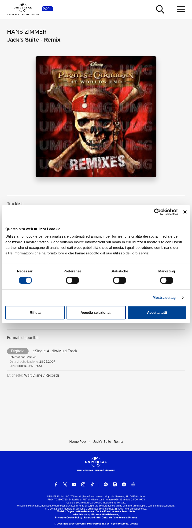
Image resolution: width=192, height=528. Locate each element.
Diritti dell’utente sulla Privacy (119, 517)
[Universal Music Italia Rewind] (133, 484)
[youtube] (74, 484)
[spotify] (105, 484)
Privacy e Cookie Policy (68, 517)
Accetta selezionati (96, 312)
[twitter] (65, 484)
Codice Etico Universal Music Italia (115, 511)
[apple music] (115, 484)
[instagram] (83, 484)
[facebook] (56, 484)
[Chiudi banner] (185, 212)
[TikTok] (92, 484)
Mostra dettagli (165, 298)
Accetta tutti (157, 312)
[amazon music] (124, 484)
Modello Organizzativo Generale (75, 511)
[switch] (72, 280)
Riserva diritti (92, 517)
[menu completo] (181, 9)
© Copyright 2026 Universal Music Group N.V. (80, 523)
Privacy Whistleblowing (105, 514)
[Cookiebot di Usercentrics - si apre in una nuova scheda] (157, 211)
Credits (134, 523)
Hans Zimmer (27, 31)
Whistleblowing (81, 514)
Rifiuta (35, 312)
